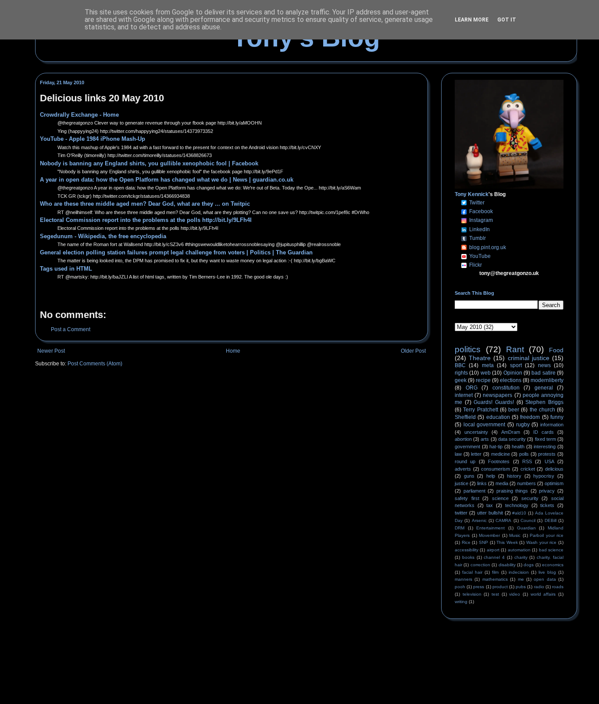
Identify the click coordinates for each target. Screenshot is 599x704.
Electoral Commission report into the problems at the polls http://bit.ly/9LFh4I (146, 220)
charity (521, 557)
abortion (463, 439)
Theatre (480, 357)
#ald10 (519, 513)
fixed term (545, 439)
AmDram (510, 432)
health (518, 446)
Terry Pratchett (480, 410)
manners (463, 579)
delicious (554, 469)
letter (476, 454)
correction (480, 564)
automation (519, 549)
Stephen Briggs (544, 402)
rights (461, 373)
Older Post (413, 351)
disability (507, 564)
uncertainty (476, 432)
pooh (460, 586)
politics (468, 349)
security (529, 498)
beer (513, 410)
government (467, 446)
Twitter (477, 203)
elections (510, 380)
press (478, 586)
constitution (506, 388)
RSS (527, 461)
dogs (529, 564)
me (521, 579)
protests (547, 454)
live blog (547, 572)
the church (542, 410)
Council (528, 520)
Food (556, 350)
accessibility (466, 549)
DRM (459, 527)
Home (233, 351)
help (490, 476)
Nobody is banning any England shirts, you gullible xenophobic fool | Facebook (149, 163)
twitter (461, 512)
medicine (500, 454)
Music (515, 535)
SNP (483, 542)
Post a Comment (70, 329)
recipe (483, 380)
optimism (554, 483)
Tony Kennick (471, 194)
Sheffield (465, 417)
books (468, 557)
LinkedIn (479, 229)
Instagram (481, 220)
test (495, 594)
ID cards (543, 432)
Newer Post (51, 351)
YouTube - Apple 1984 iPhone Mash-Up (92, 139)
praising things (512, 490)
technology (516, 505)
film (495, 572)
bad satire (543, 373)
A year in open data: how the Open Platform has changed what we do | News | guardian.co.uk (166, 179)
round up (465, 461)
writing (461, 601)
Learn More (471, 20)
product (500, 586)
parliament (474, 490)
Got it (506, 20)
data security (512, 439)
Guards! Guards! (494, 402)
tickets (547, 505)
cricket (528, 469)
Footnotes (499, 461)
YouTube (480, 256)
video (514, 594)
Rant (515, 349)
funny (556, 417)
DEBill (550, 520)
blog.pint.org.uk (487, 247)
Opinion (512, 373)
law (458, 454)
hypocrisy (543, 476)
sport (516, 365)
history (514, 476)
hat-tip (496, 446)
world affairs (543, 594)
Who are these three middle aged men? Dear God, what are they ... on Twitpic (145, 203)
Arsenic (479, 520)
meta (488, 365)
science (500, 498)
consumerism (495, 469)
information (551, 424)
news (544, 365)
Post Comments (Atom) (95, 364)
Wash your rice (541, 542)
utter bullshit (490, 512)
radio (539, 586)
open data (545, 579)
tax (489, 505)
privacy (547, 490)
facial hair (472, 572)
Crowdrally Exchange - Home (79, 114)
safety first (467, 498)
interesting (545, 446)
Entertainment (490, 527)
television (472, 594)
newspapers (497, 395)
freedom (530, 417)
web (486, 373)
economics (552, 564)
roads (557, 586)
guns (469, 476)
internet (464, 395)
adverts (463, 469)
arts (485, 439)
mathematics (495, 579)
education (498, 417)
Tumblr (477, 238)
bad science (551, 549)
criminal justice (528, 357)
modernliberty (547, 380)
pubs (521, 586)
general (544, 388)
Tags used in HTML (66, 268)
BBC (460, 365)
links (482, 483)
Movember (489, 535)
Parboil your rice (546, 535)
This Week (507, 542)
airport (493, 549)
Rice (466, 542)
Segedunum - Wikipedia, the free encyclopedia (103, 236)
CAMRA (503, 520)
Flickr (475, 265)
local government (485, 425)
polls (524, 454)
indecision (519, 572)
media (502, 483)
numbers (526, 483)
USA (549, 461)
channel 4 (494, 557)
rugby (523, 425)
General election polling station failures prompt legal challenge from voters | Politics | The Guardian (176, 252)
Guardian (526, 527)
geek (461, 380)
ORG (472, 388)
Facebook (481, 211)
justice (461, 483)
